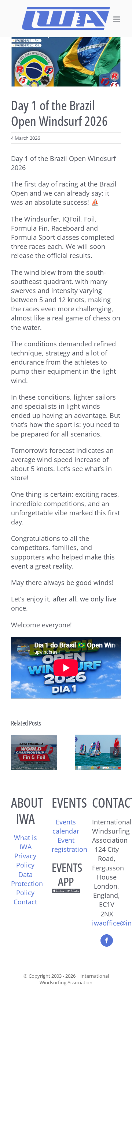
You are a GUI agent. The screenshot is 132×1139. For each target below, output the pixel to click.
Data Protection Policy (27, 883)
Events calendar (65, 826)
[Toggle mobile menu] (117, 19)
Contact (25, 901)
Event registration (69, 845)
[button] (16, 752)
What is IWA (25, 842)
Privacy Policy (25, 860)
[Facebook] (106, 940)
